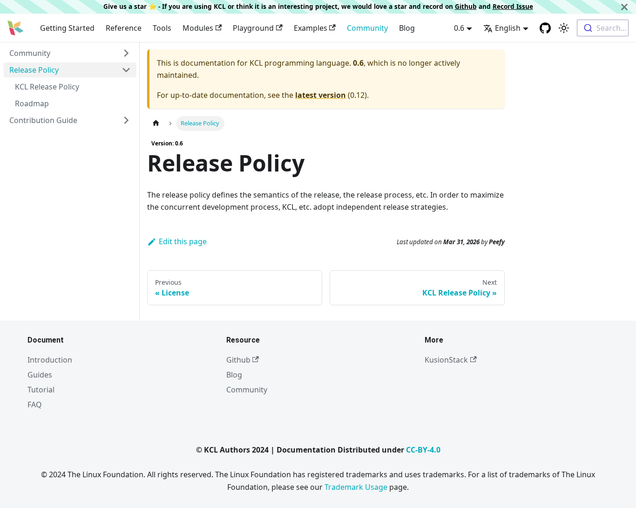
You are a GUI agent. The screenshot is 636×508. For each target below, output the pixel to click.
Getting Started (67, 28)
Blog (407, 28)
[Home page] (156, 123)
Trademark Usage (356, 487)
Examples (310, 28)
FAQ (34, 404)
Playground (253, 28)
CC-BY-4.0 (423, 450)
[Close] (624, 7)
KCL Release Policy (47, 87)
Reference (124, 28)
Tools (162, 28)
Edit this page (183, 241)
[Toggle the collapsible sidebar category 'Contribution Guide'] (126, 120)
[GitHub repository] (545, 28)
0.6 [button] (459, 28)
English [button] (508, 28)
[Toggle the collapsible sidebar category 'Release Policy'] (126, 69)
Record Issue (513, 6)
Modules (198, 28)
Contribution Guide (43, 120)
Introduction (49, 360)
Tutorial (40, 389)
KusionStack (446, 360)
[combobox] (603, 28)
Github (466, 6)
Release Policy (34, 70)
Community (367, 28)
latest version (320, 95)
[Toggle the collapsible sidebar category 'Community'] (126, 53)
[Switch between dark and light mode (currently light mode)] (563, 28)
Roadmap (32, 103)
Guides (39, 375)
